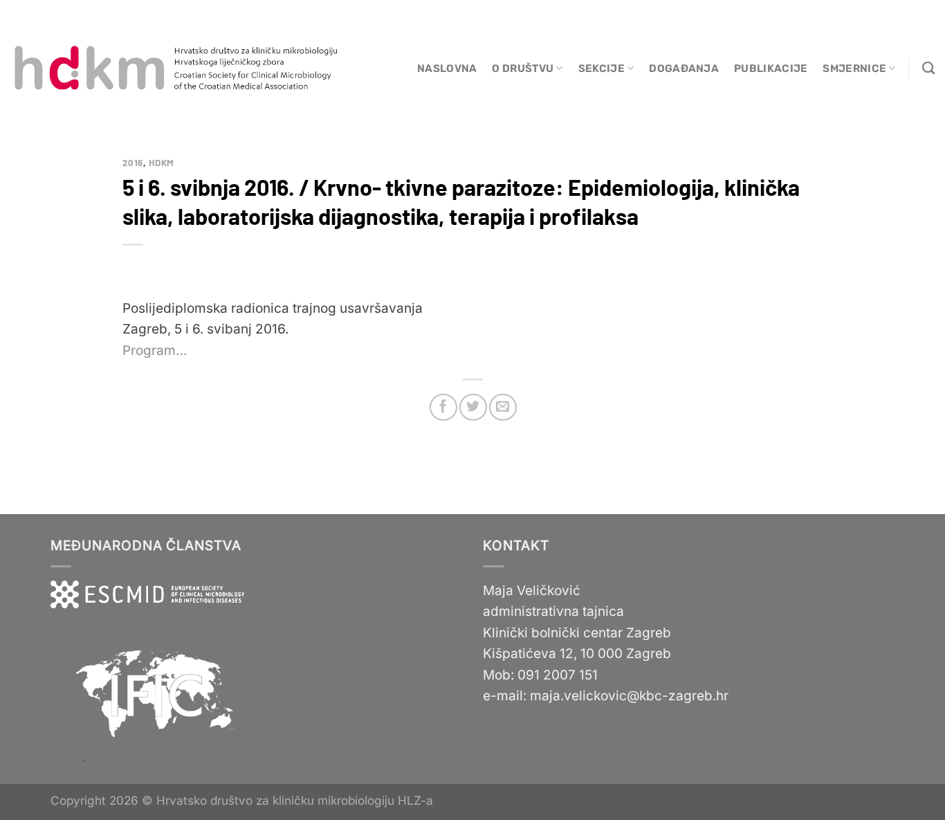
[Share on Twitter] (472, 407)
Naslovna (447, 68)
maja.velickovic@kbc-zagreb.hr (629, 696)
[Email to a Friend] (502, 407)
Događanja (684, 68)
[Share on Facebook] (443, 407)
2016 (132, 162)
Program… (154, 350)
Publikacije (770, 68)
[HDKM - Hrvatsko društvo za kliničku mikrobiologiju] (177, 68)
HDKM (161, 162)
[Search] (928, 68)
